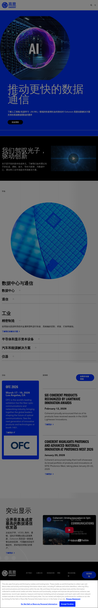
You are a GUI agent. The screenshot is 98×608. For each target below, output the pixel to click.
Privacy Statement (73, 599)
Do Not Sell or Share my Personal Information (39, 604)
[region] (49, 594)
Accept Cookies (67, 604)
